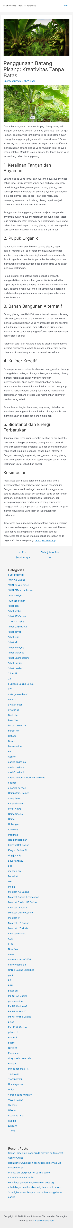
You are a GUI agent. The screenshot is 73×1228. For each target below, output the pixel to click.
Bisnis (11, 741)
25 (9, 678)
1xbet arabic (14, 611)
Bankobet (13, 715)
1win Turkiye (15, 595)
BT (9, 751)
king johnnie (14, 855)
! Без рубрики (16, 574)
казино (12, 1120)
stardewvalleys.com (43, 1220)
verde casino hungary (20, 1094)
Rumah (12, 1063)
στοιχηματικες (16, 1115)
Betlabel (12, 736)
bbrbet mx (13, 730)
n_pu (10, 943)
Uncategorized (12, 81)
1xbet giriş (13, 637)
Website (12, 1105)
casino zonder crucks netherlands (26, 777)
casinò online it (16, 772)
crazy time (14, 798)
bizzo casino (15, 746)
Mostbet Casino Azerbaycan (23, 897)
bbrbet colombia (17, 725)
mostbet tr (14, 917)
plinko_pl (12, 1032)
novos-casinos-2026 (19, 959)
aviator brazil (15, 704)
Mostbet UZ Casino (18, 923)
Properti (12, 1037)
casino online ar (16, 767)
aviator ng (13, 710)
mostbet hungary (17, 907)
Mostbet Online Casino (20, 912)
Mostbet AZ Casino (18, 891)
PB (9, 980)
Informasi (13, 834)
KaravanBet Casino (18, 845)
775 (10, 689)
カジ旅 (11, 1131)
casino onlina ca (17, 762)
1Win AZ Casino (16, 579)
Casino (12, 756)
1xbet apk (13, 605)
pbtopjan (13, 990)
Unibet (11, 1089)
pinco (11, 1022)
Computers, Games (18, 793)
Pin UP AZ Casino (17, 996)
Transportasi (15, 1079)
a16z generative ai (18, 694)
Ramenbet (13, 1053)
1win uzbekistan (16, 600)
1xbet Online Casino (19, 657)
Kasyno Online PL (17, 850)
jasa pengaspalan (17, 839)
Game (11, 819)
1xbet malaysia (16, 647)
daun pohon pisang (45, 540)
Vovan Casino (15, 1100)
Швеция (12, 1125)
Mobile (11, 886)
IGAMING (13, 829)
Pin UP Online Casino (19, 1016)
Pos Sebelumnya (23, 553)
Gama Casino (15, 814)
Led (10, 865)
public (11, 1042)
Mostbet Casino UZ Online (22, 902)
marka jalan (14, 871)
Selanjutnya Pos (50, 553)
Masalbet (13, 876)
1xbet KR (13, 642)
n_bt (10, 938)
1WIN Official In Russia (20, 590)
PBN (10, 985)
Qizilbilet (12, 1048)
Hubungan (13, 824)
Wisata (12, 1110)
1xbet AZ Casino (17, 616)
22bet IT (12, 673)
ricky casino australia (19, 1058)
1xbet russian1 (15, 668)
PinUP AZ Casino (17, 1027)
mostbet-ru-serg (17, 933)
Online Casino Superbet (21, 970)
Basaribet (13, 720)
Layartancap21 (16, 860)
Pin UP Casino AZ (17, 1006)
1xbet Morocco (16, 652)
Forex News (14, 808)
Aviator (12, 699)
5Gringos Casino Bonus (20, 684)
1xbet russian (15, 663)
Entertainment (16, 803)
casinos (12, 782)
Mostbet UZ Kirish (18, 928)
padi (10, 975)
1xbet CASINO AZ (17, 626)
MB (10, 881)
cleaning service (17, 788)
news (11, 954)
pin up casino (15, 1001)
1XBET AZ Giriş (16, 621)
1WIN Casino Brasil (18, 585)
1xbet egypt (14, 631)
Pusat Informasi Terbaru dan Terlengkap (19, 6)
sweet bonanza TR (18, 1068)
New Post (13, 949)
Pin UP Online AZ (17, 1011)
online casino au (17, 964)
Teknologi (13, 1074)
